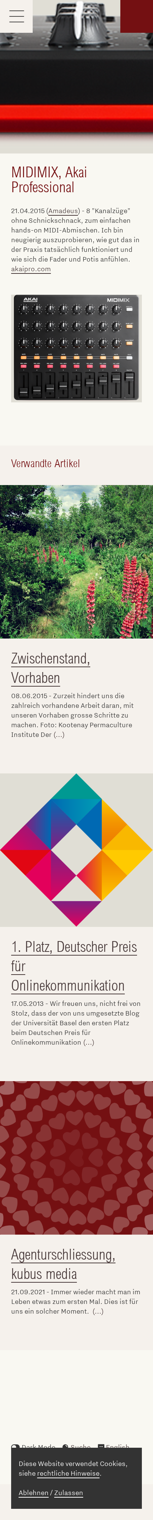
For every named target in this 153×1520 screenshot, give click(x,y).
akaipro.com (31, 269)
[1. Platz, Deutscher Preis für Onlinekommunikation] (76, 850)
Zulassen (68, 1493)
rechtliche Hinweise (68, 1473)
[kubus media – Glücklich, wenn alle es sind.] (136, 16)
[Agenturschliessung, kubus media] (76, 1158)
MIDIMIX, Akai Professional (49, 179)
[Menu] (16, 16)
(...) (59, 735)
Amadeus (63, 211)
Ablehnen (34, 1493)
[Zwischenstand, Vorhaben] (76, 562)
